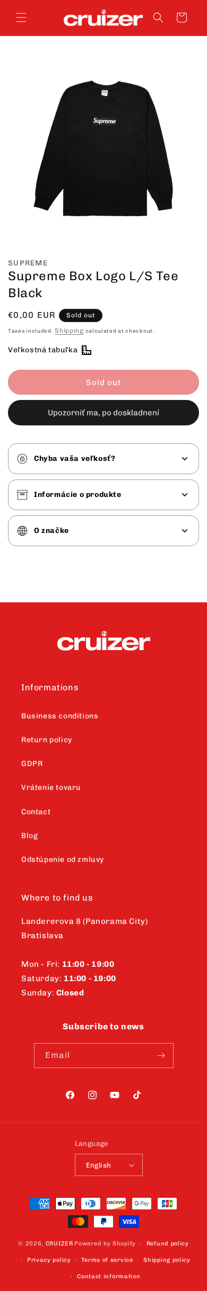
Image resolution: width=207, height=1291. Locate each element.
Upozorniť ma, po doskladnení (103, 412)
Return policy (46, 739)
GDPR (31, 763)
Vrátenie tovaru (51, 787)
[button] (21, 17)
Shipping (69, 330)
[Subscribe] (161, 1055)
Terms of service (107, 1260)
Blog (29, 835)
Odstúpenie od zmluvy (62, 859)
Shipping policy (167, 1260)
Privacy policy (49, 1260)
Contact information (108, 1276)
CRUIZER (59, 1243)
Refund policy (167, 1243)
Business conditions (59, 715)
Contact (35, 811)
